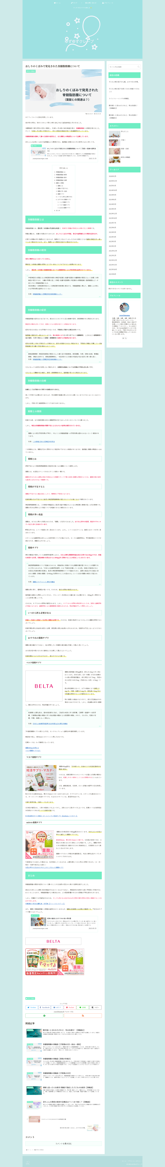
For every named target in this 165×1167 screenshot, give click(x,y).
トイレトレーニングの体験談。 (119, 98)
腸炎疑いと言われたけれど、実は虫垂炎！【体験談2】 (123, 106)
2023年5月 (112, 232)
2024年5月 (112, 204)
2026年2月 (112, 176)
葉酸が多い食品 (62, 191)
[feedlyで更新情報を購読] (44, 1015)
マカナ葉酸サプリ (64, 205)
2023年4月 (112, 237)
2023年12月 (113, 213)
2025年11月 (113, 181)
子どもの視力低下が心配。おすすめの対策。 (124, 82)
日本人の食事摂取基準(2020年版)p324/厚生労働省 (50, 724)
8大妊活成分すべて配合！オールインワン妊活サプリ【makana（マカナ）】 (51, 816)
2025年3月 (112, 185)
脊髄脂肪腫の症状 (61, 177)
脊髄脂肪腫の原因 (61, 175)
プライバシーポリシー (134, 1161)
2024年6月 (112, 199)
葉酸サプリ (61, 194)
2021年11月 (113, 265)
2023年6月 (112, 227)
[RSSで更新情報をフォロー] (83, 1015)
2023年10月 (113, 218)
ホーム (124, 1161)
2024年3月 (112, 209)
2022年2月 (112, 255)
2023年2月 (112, 246)
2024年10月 (113, 190)
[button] (95, 1007)
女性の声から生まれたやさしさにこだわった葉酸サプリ (44, 867)
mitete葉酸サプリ (64, 208)
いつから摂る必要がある (65, 197)
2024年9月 (112, 195)
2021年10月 (113, 269)
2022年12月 (113, 251)
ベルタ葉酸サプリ (64, 202)
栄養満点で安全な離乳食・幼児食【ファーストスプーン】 (45, 904)
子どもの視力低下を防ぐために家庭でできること (124, 90)
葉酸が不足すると (63, 188)
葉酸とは (60, 186)
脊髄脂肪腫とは (60, 172)
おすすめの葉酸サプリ (64, 199)
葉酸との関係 (60, 183)
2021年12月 (113, 260)
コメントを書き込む (63, 1144)
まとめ (58, 210)
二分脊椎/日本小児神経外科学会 (44, 441)
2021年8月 (112, 274)
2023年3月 (112, 241)
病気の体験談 (31, 998)
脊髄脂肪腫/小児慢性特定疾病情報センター (47, 294)
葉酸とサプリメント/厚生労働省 (44, 582)
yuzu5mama (124, 315)
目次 (61, 168)
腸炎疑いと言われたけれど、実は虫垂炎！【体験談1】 (123, 116)
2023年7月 (112, 223)
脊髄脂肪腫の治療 (61, 180)
